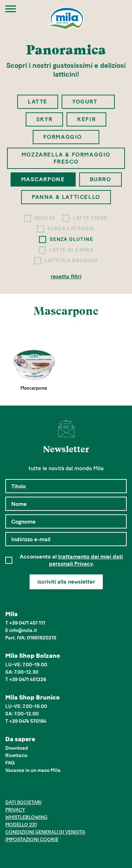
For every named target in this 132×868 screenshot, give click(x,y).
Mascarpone (43, 179)
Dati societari (23, 802)
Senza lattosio (71, 229)
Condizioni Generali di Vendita (45, 832)
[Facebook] (9, 790)
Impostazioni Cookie (31, 840)
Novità (44, 218)
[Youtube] (42, 790)
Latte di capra (71, 250)
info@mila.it (23, 630)
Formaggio (63, 137)
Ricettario (16, 755)
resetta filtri (66, 276)
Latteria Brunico (71, 261)
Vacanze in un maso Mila (33, 770)
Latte (38, 101)
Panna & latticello (66, 197)
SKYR (44, 119)
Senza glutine (71, 239)
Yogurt (85, 101)
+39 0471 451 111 (27, 623)
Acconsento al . (71, 560)
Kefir (86, 119)
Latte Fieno (90, 218)
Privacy (15, 810)
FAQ (10, 763)
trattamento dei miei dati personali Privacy (86, 560)
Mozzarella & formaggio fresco (66, 158)
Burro (100, 179)
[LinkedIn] (31, 790)
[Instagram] (20, 790)
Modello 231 (21, 825)
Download (16, 748)
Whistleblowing (26, 817)
